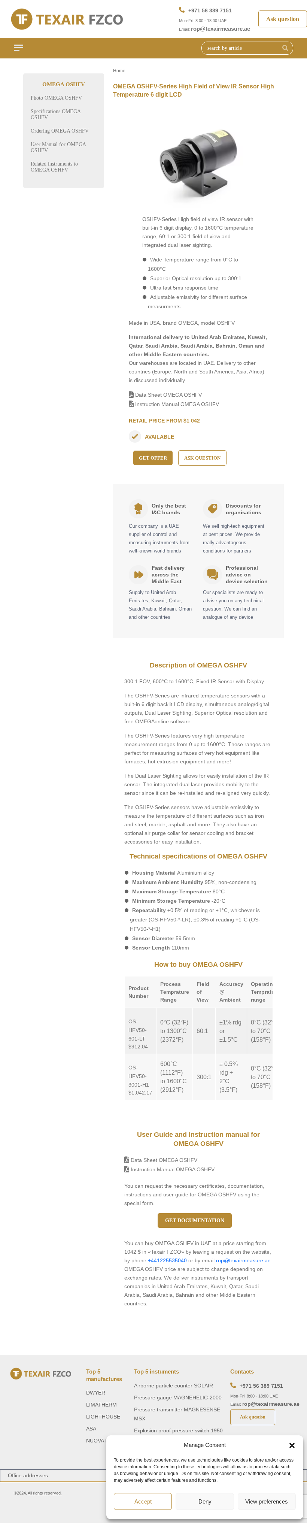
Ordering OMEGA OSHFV (60, 131)
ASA (91, 1429)
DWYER (95, 1393)
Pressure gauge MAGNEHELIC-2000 (178, 1398)
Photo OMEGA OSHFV (56, 98)
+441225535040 (167, 1260)
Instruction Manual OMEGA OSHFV (176, 404)
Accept (143, 1501)
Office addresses (28, 1475)
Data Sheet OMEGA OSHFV (168, 395)
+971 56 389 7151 (210, 10)
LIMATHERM (101, 1405)
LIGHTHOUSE (103, 1417)
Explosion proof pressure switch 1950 (178, 1430)
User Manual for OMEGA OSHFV (58, 147)
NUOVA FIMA (102, 1441)
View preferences (266, 1501)
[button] (292, 1445)
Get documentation (194, 1220)
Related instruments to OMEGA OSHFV (54, 167)
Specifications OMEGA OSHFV (55, 114)
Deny (205, 1501)
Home (119, 70)
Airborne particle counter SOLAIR (173, 1386)
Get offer (153, 458)
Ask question (282, 19)
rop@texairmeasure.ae (220, 28)
